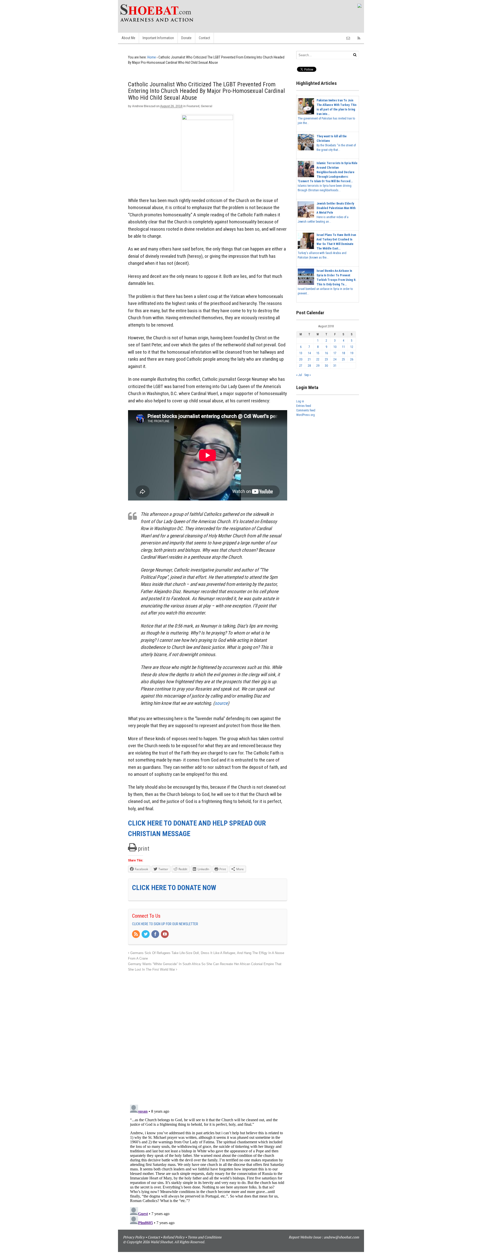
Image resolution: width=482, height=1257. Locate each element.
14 (309, 353)
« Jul (299, 375)
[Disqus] (207, 1035)
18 (343, 353)
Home (151, 57)
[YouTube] (165, 934)
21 (309, 359)
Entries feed (303, 406)
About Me (128, 38)
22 (317, 359)
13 (300, 353)
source (221, 703)
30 (326, 365)
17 (334, 353)
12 (351, 347)
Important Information (158, 38)
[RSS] (136, 934)
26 (351, 359)
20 (300, 359)
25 (343, 359)
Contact (204, 38)
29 (317, 365)
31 (334, 365)
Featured (193, 106)
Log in (300, 401)
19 (351, 353)
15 (317, 353)
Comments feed (305, 410)
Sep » (307, 375)
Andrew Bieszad (143, 106)
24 (334, 359)
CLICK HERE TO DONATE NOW (174, 888)
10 (334, 347)
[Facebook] (155, 934)
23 (326, 359)
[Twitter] (146, 934)
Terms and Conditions (204, 1237)
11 (343, 347)
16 (326, 353)
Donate (186, 38)
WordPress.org (305, 415)
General (206, 106)
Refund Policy (174, 1237)
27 (300, 365)
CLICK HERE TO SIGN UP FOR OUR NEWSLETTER (165, 924)
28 (309, 365)
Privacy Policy (134, 1237)
